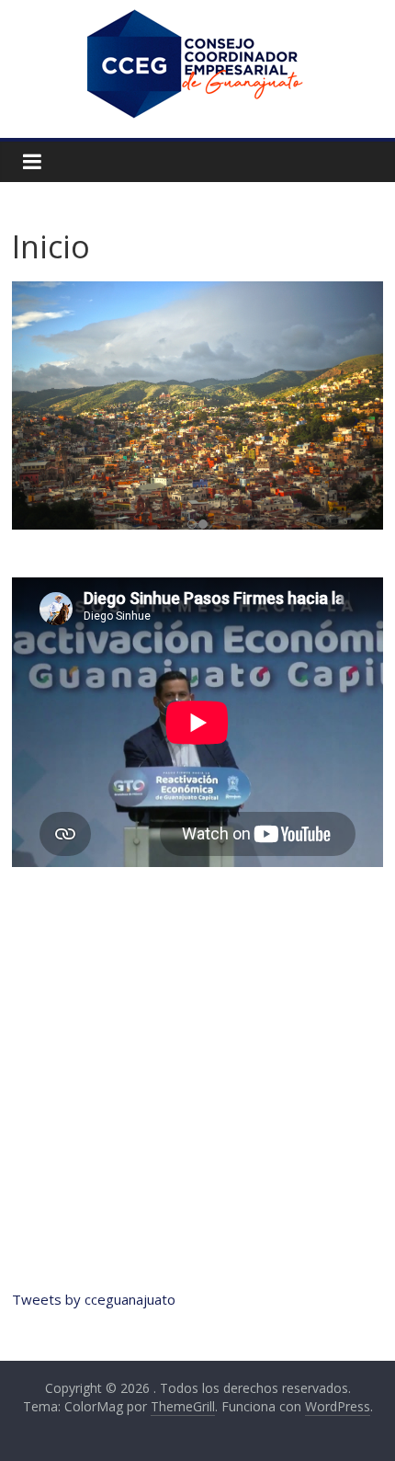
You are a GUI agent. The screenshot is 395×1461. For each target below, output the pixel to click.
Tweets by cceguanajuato (93, 1299)
